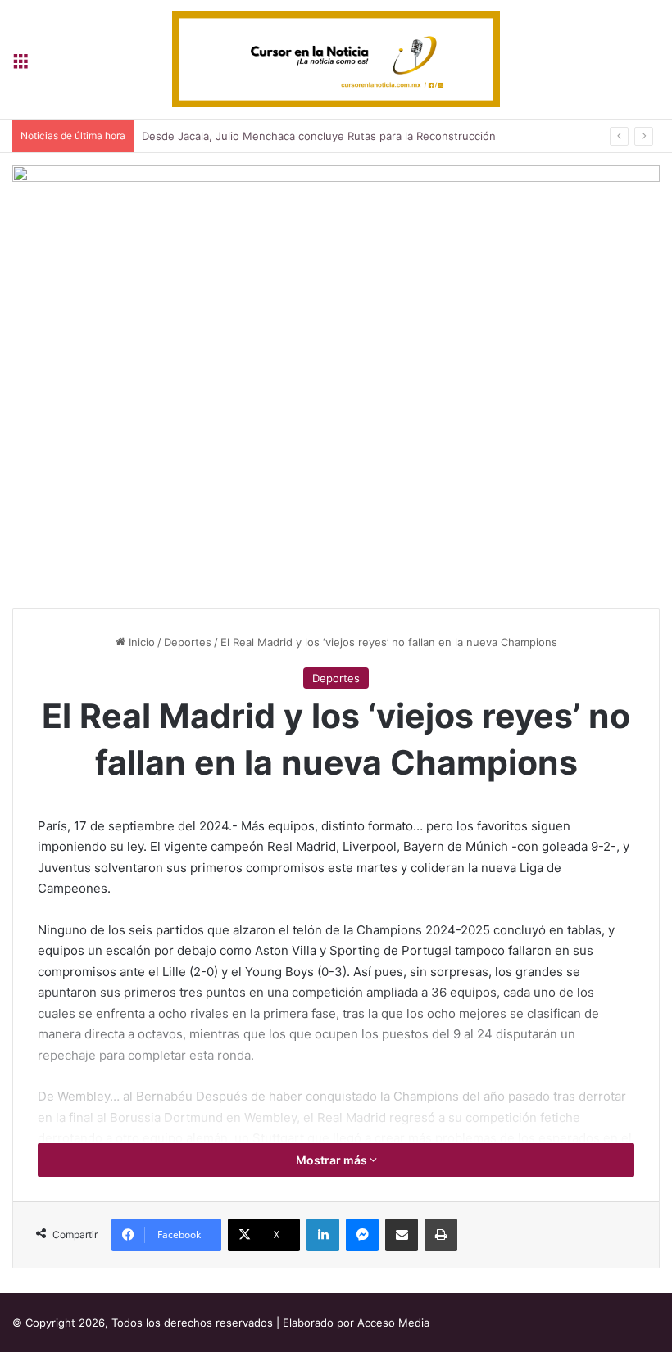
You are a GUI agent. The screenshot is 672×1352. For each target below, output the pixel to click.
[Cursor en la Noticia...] (336, 59)
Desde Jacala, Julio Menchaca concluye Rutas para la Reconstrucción (319, 135)
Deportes (187, 642)
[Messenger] (362, 1235)
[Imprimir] (441, 1235)
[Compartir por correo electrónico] (401, 1235)
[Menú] (20, 65)
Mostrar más (333, 1160)
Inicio (140, 642)
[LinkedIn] (322, 1235)
